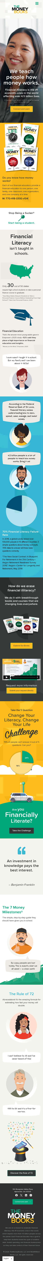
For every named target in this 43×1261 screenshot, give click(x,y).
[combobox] (8, 1258)
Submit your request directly (21, 690)
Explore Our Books (21, 646)
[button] (37, 3)
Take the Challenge (21, 831)
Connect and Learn (21, 109)
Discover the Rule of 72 (22, 1173)
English (6, 1258)
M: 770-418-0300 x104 (15, 198)
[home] (21, 9)
